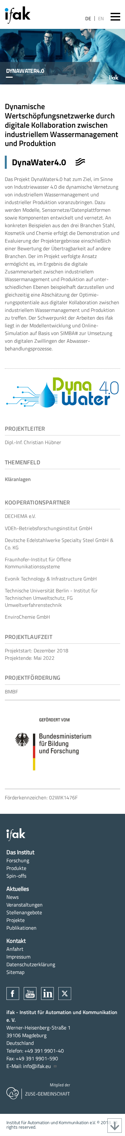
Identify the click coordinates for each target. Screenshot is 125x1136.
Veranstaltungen (24, 904)
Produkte (16, 868)
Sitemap (15, 972)
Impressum (18, 956)
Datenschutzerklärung (30, 964)
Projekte (15, 920)
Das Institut (20, 852)
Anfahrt (14, 949)
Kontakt (16, 940)
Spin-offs (16, 876)
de (88, 18)
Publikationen (21, 928)
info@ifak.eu (37, 1066)
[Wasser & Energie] (80, 162)
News (12, 897)
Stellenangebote (24, 912)
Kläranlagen (18, 479)
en (101, 18)
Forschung (17, 860)
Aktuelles (17, 888)
